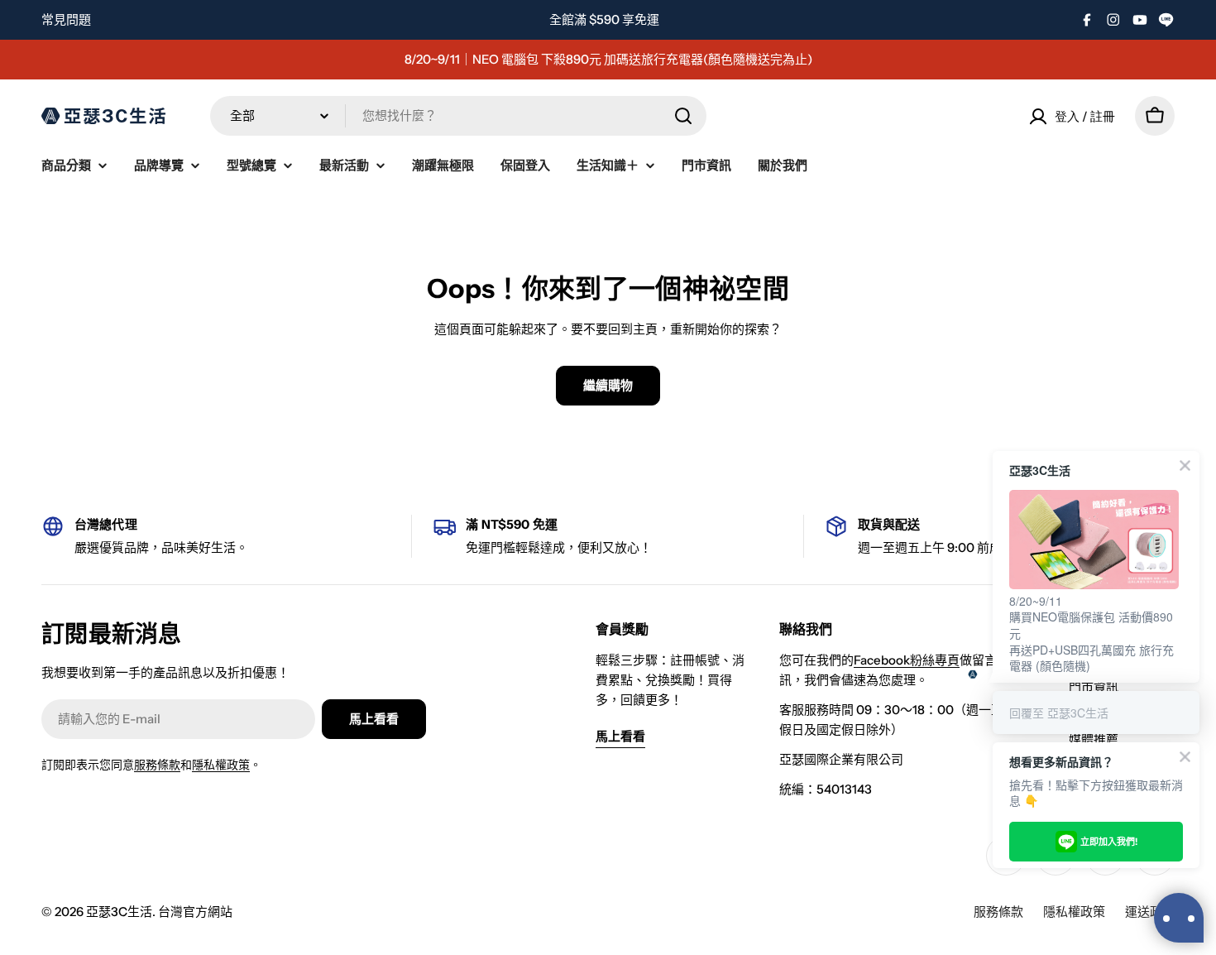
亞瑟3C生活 (119, 911)
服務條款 (157, 764)
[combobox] (458, 116)
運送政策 (1150, 911)
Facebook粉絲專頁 (907, 660)
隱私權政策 (221, 764)
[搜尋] (683, 116)
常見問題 (66, 19)
